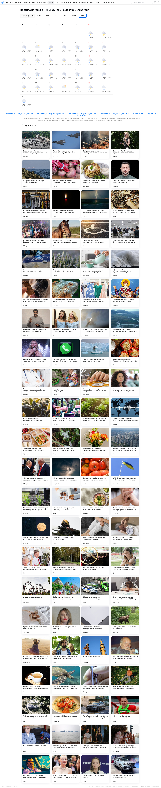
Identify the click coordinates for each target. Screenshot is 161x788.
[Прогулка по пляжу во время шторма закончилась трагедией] (95, 204)
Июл (39, 16)
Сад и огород (151, 114)
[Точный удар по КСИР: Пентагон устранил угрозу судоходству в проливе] (66, 739)
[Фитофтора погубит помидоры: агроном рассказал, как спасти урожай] (95, 472)
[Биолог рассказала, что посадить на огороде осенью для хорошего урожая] (36, 501)
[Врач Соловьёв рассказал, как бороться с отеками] (95, 531)
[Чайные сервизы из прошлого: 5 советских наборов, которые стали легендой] (36, 710)
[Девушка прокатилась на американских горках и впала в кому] (36, 591)
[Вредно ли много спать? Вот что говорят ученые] (36, 620)
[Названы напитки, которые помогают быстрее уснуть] (95, 264)
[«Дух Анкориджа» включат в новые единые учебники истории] (36, 472)
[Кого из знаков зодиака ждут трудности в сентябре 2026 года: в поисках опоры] (125, 739)
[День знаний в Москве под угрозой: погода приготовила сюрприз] (125, 145)
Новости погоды (138, 114)
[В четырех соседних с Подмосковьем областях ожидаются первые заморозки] (36, 412)
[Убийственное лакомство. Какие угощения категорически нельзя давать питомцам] (36, 293)
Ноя (74, 16)
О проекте (90, 786)
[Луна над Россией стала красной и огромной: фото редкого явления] (36, 531)
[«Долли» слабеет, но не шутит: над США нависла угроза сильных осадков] (125, 264)
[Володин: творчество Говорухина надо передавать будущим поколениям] (125, 650)
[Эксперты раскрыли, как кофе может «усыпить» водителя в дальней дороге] (66, 412)
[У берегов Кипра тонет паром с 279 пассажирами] (36, 174)
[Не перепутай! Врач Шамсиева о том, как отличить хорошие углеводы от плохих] (66, 710)
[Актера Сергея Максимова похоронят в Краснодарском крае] (66, 204)
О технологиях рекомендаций (121, 786)
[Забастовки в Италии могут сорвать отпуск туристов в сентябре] (66, 591)
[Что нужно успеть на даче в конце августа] (66, 382)
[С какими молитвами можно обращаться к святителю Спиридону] (125, 293)
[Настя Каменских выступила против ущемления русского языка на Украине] (125, 382)
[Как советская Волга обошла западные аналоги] (95, 561)
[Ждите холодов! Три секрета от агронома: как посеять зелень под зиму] (95, 412)
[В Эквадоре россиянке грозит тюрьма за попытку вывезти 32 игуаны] (66, 293)
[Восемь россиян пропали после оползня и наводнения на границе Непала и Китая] (125, 442)
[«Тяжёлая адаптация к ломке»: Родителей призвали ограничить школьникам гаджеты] (125, 561)
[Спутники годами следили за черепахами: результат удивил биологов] (66, 680)
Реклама (16, 786)
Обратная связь (135, 786)
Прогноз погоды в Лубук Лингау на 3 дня (19, 114)
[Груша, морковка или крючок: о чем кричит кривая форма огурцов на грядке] (66, 650)
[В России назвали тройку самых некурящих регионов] (66, 501)
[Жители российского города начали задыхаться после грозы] (66, 472)
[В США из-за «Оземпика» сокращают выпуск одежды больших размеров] (95, 293)
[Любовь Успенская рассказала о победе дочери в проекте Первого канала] (66, 323)
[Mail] (2, 2)
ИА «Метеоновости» (153, 786)
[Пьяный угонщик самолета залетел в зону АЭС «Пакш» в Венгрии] (66, 145)
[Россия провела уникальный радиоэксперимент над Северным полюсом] (95, 353)
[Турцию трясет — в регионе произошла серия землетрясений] (125, 412)
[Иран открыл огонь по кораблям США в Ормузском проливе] (95, 323)
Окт (65, 16)
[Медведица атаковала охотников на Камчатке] (125, 620)
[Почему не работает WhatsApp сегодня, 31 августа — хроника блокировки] (66, 353)
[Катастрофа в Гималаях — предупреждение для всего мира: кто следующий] (36, 145)
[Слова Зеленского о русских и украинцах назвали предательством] (125, 174)
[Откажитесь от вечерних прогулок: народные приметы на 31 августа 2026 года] (66, 234)
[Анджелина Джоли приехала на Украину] (66, 620)
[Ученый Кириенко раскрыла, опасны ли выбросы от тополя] (66, 561)
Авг (47, 16)
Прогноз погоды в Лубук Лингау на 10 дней (115, 114)
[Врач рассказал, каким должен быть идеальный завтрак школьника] (95, 501)
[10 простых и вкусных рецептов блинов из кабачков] (95, 174)
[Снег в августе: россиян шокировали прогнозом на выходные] (66, 264)
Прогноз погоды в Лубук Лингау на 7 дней (82, 114)
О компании (9, 786)
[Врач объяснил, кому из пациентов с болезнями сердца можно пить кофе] (36, 680)
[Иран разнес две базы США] (95, 650)
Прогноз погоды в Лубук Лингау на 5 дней (50, 114)
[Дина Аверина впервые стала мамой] (95, 769)
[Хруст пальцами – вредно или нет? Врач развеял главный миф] (125, 501)
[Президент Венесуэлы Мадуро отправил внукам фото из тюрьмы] (36, 323)
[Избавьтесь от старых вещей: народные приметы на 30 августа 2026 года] (36, 204)
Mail (3, 786)
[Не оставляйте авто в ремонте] (36, 739)
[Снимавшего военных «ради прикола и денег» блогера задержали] (36, 264)
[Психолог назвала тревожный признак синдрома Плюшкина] (125, 204)
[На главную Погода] (8, 2)
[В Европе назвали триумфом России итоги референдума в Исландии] (36, 234)
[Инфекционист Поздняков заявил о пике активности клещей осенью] (95, 680)
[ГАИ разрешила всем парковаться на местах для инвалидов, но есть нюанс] (95, 234)
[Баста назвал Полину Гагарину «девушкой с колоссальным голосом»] (36, 353)
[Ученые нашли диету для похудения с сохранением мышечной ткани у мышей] (36, 442)
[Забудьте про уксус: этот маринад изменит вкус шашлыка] (95, 145)
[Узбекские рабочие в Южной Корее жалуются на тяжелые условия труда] (125, 234)
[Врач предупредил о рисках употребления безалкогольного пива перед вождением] (95, 382)
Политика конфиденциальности (103, 786)
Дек (82, 16)
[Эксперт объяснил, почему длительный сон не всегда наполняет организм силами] (125, 531)
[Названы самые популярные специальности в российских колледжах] (36, 382)
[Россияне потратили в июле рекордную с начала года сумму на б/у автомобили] (36, 769)
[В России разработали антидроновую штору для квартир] (95, 620)
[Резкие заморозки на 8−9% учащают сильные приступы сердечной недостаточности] (66, 442)
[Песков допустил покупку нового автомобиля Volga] (125, 769)
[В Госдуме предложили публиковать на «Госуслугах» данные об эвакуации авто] (95, 591)
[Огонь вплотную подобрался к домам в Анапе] (66, 531)
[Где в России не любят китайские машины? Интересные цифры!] (95, 710)
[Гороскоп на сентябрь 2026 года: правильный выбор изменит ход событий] (36, 650)
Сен (56, 16)
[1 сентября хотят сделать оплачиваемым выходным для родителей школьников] (36, 561)
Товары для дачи (80, 115)
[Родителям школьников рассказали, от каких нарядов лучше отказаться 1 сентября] (95, 442)
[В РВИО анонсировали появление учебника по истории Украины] (125, 472)
